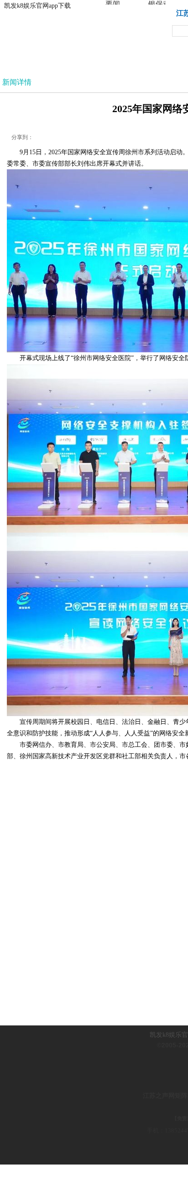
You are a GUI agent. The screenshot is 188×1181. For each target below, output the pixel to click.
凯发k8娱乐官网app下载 (37, 5)
